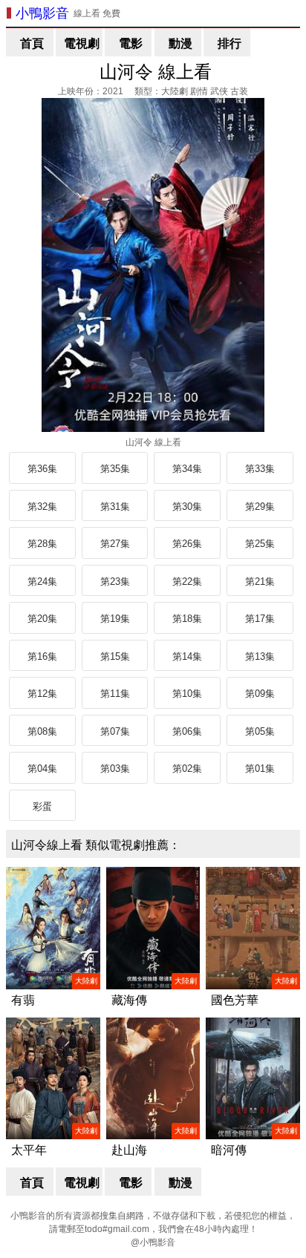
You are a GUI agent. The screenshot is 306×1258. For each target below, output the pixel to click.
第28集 (42, 543)
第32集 (42, 506)
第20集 (42, 618)
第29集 (260, 506)
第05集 (260, 731)
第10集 (187, 693)
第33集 (260, 468)
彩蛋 (42, 806)
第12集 (42, 693)
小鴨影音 (42, 13)
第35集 (115, 468)
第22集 (187, 581)
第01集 (260, 768)
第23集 (115, 581)
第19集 (115, 618)
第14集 (187, 656)
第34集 (187, 468)
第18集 (187, 618)
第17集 (260, 618)
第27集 (115, 543)
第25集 (260, 543)
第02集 (187, 768)
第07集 (115, 731)
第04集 (42, 768)
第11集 (115, 693)
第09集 (260, 693)
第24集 (42, 581)
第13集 (260, 656)
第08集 (42, 731)
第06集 (187, 731)
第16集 (42, 656)
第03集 (115, 768)
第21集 (260, 581)
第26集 (187, 543)
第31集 (115, 506)
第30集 (187, 506)
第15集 (115, 656)
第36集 (42, 468)
